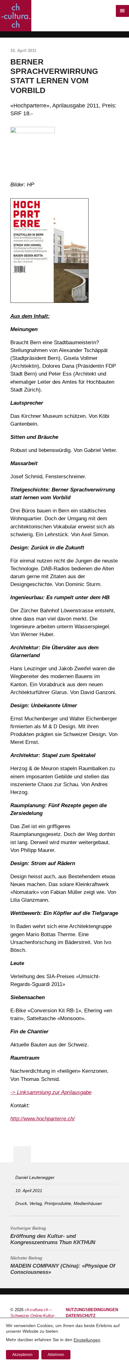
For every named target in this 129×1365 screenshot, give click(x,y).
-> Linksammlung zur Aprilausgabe (50, 1092)
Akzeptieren (22, 1354)
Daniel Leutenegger (34, 1177)
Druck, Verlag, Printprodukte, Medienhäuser (58, 1203)
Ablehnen (56, 1354)
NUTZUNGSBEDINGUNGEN (92, 1310)
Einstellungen (87, 1339)
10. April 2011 (28, 1190)
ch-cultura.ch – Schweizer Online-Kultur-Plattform (32, 1316)
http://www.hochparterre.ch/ (42, 1119)
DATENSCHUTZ (80, 1316)
